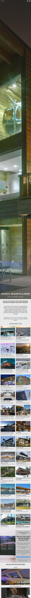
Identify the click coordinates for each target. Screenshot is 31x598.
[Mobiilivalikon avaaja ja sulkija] (29, 1)
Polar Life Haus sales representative (15, 317)
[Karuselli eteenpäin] (28, 238)
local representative (25, 559)
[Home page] (3, 1)
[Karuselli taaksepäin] (3, 238)
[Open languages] (27, 1)
